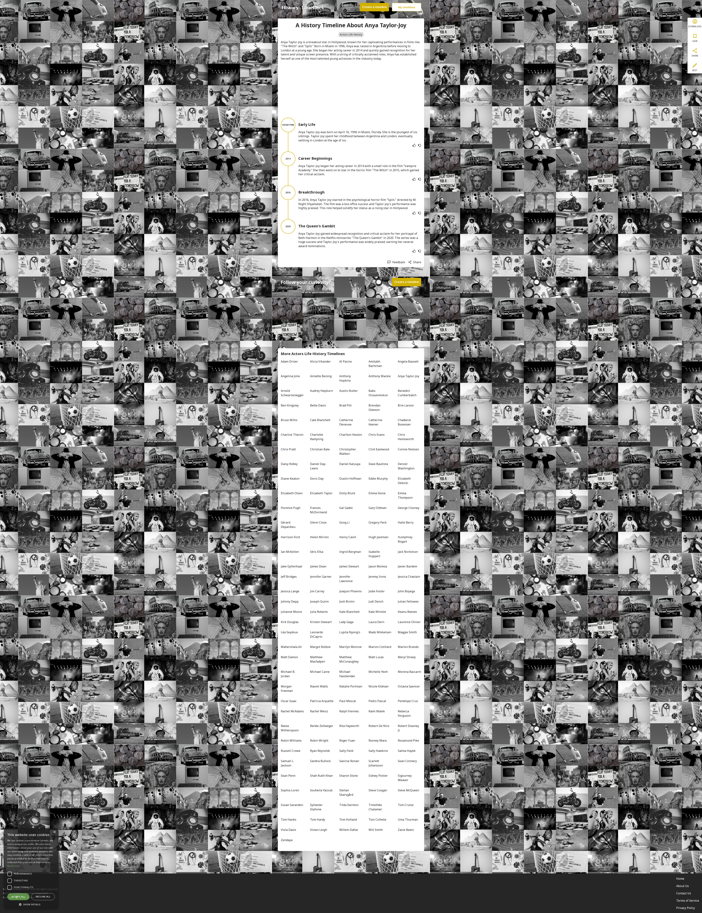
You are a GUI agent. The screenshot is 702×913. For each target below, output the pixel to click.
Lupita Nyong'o (349, 632)
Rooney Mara (378, 740)
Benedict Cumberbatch (407, 393)
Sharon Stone (348, 776)
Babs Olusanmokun (378, 393)
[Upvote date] (414, 145)
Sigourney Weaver (405, 778)
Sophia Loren (290, 790)
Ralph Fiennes (349, 711)
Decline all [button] (43, 896)
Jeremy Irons (377, 577)
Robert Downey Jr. (409, 728)
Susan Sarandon (292, 805)
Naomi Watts (319, 686)
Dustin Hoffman (350, 479)
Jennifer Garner (321, 577)
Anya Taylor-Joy (408, 376)
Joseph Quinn (319, 601)
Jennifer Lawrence (346, 579)
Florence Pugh (290, 508)
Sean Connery (407, 761)
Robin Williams (291, 740)
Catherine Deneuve (346, 422)
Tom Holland (348, 820)
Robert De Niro (379, 726)
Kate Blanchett (349, 612)
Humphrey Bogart (405, 539)
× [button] (54, 832)
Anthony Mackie (380, 376)
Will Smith (376, 830)
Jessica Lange (290, 591)
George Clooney (408, 508)
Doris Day (317, 479)
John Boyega (406, 591)
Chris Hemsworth (406, 437)
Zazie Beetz (406, 830)
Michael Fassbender (347, 674)
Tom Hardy (317, 820)
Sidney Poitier (378, 776)
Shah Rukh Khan (321, 776)
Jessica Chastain (409, 577)
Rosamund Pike (408, 740)
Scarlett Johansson (376, 763)
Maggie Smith (407, 632)
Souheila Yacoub (321, 790)
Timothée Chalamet (376, 807)
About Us (682, 886)
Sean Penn (288, 776)
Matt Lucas (376, 657)
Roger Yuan (347, 740)
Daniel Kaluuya (349, 464)
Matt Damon (289, 657)
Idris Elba (316, 552)
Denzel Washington (406, 466)
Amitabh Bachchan (375, 363)
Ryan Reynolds (320, 751)
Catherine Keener (376, 422)
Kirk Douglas (290, 622)
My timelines (406, 7)
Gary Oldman (377, 508)
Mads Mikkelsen (380, 632)
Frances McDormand (318, 510)
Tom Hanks (288, 820)
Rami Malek (377, 711)
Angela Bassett (408, 361)
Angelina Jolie (290, 376)
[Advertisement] (351, 89)
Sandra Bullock (320, 761)
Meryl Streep (407, 657)
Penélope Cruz (408, 701)
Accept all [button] (18, 896)
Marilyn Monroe (350, 647)
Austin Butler (348, 391)
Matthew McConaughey (349, 659)
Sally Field (346, 751)
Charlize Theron (292, 435)
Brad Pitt (345, 405)
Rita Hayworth (349, 726)
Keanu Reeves (407, 612)
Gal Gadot (346, 508)
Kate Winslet (377, 612)
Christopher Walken (348, 451)
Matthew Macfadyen (317, 659)
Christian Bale (320, 449)
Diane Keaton (290, 479)
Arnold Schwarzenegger (292, 393)
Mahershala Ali (291, 647)
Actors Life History (351, 34)
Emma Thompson (405, 495)
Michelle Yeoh (378, 672)
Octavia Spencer (409, 686)
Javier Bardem (407, 566)
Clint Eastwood (379, 449)
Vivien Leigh (318, 830)
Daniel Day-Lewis (318, 466)
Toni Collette (377, 820)
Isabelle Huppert (374, 554)
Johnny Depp (290, 601)
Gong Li (344, 522)
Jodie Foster (377, 591)
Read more (13, 865)
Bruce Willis (289, 420)
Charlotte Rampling (317, 437)
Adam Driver (289, 361)
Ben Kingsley (290, 405)
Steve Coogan (378, 790)
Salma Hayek (407, 751)
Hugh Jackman (378, 537)
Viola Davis (288, 830)
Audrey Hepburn (321, 391)
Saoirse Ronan (349, 761)
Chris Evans (377, 435)
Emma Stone (377, 493)
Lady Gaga (346, 622)
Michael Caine (320, 672)
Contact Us (683, 893)
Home (680, 879)
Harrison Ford (290, 537)
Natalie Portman (350, 686)
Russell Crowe (290, 751)
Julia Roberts (319, 612)
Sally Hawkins (378, 751)
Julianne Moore (291, 612)
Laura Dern (376, 622)
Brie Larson (406, 405)
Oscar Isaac (289, 701)
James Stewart (349, 566)
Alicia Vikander (320, 361)
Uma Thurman (408, 820)
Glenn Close (318, 522)
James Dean (318, 566)
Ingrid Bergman (350, 552)
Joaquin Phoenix (350, 591)
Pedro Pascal (377, 701)
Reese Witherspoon (290, 728)
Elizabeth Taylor (321, 493)
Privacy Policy (685, 908)
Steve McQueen (408, 790)
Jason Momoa (378, 566)
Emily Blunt (347, 493)
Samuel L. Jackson (288, 763)
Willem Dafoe (348, 830)
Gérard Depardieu (288, 524)
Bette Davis (318, 405)
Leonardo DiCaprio (317, 634)
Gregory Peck (378, 522)
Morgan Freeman (287, 688)
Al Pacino (345, 361)
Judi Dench (376, 601)
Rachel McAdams (292, 711)
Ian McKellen (290, 552)
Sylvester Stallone (316, 807)
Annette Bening (321, 376)
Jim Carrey (317, 591)
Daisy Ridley (289, 464)
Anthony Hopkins (345, 378)
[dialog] (31, 868)
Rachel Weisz (319, 711)
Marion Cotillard (380, 647)
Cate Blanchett (320, 420)
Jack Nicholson (408, 552)
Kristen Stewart (321, 622)
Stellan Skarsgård (346, 792)
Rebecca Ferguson (404, 713)
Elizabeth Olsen (292, 493)
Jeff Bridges (289, 577)
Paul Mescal (347, 701)
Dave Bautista (378, 464)
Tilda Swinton (348, 805)
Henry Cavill (347, 537)
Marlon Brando (408, 647)
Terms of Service (687, 901)
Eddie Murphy (378, 479)
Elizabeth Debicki (405, 481)
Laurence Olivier (409, 622)
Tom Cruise (406, 805)
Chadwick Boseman (405, 422)
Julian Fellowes (408, 601)
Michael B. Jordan (288, 674)
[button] (31, 904)
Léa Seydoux (289, 632)
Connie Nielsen (408, 449)
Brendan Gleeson (375, 407)
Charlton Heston (350, 435)
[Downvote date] (419, 145)
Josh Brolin (346, 601)
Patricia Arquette (321, 701)
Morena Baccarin (409, 672)
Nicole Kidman (378, 686)
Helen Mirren (319, 537)
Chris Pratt (288, 449)
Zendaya (286, 840)
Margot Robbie (320, 647)
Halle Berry (406, 522)
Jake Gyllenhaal (291, 566)
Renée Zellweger (321, 726)
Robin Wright (319, 740)
